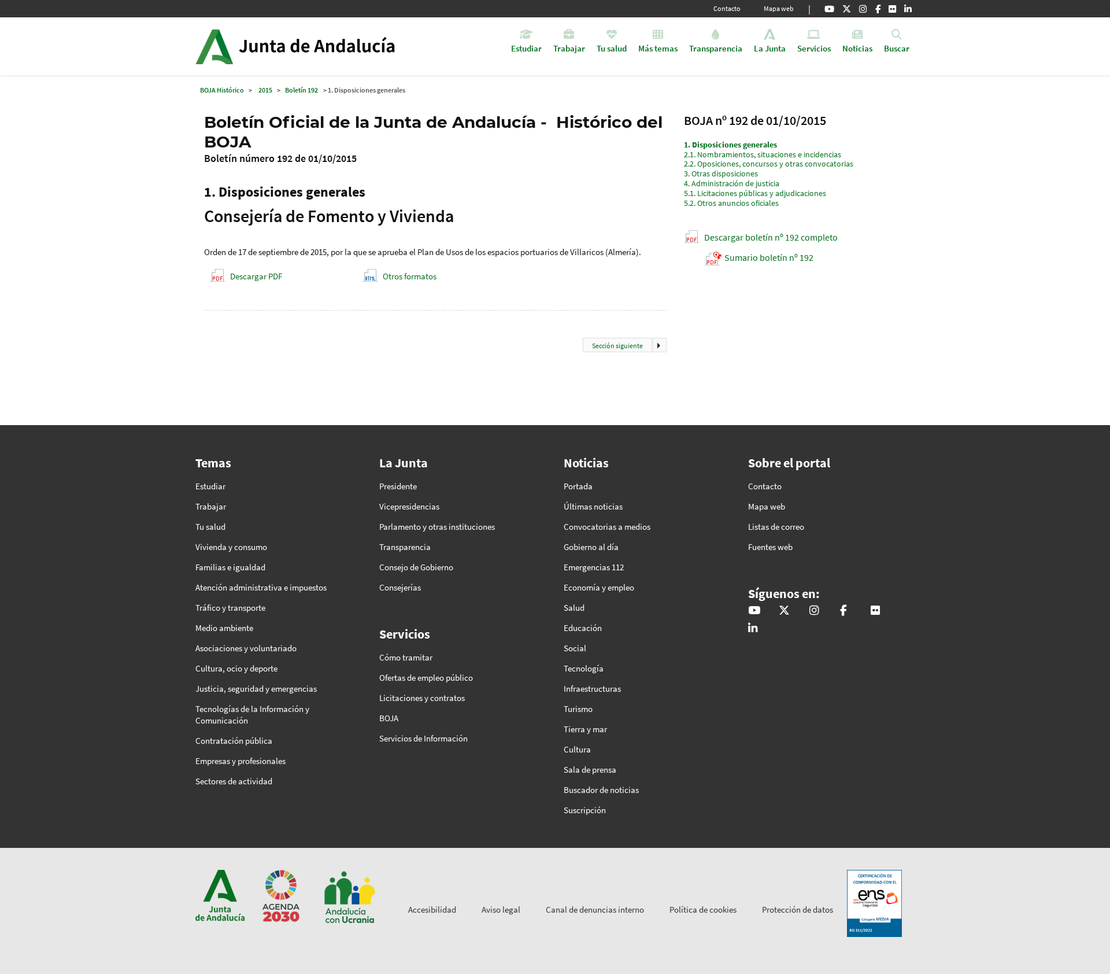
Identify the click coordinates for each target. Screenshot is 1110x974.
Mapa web (779, 8)
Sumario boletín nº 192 (768, 257)
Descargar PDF (256, 276)
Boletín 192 (301, 90)
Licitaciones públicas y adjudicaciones (755, 193)
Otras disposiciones (721, 173)
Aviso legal (501, 909)
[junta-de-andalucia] (908, 8)
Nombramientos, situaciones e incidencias (762, 154)
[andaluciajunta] (846, 8)
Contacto (727, 8)
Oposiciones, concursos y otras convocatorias (768, 163)
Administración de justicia (731, 183)
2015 (265, 90)
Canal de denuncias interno (595, 909)
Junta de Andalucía (214, 46)
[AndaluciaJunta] (877, 8)
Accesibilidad (432, 909)
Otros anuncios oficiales (731, 203)
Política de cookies (703, 909)
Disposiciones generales (730, 144)
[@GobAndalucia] (829, 8)
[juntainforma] (892, 8)
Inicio (327, 46)
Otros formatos (409, 276)
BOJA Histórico (222, 90)
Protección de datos (797, 909)
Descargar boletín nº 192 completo (771, 237)
